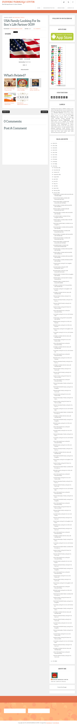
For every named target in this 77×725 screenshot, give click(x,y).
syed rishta (70, 131)
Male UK (66, 117)
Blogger (65, 687)
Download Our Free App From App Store (62, 110)
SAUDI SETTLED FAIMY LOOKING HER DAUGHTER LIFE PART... (61, 198)
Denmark (64, 110)
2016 (53, 166)
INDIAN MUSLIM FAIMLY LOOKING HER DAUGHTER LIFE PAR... (61, 231)
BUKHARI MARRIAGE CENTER (18, 1)
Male (69, 115)
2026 (53, 143)
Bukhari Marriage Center (16, 28)
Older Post (44, 111)
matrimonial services (56, 125)
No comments (37, 28)
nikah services (70, 125)
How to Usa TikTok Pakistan (59, 114)
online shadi (54, 127)
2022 (53, 152)
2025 (53, 145)
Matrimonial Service (18, 17)
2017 (53, 163)
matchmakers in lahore (67, 124)
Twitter (63, 2)
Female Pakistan (58, 113)
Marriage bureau (60, 118)
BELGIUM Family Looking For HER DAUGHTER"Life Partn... (60, 271)
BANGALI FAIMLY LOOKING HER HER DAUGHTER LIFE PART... (61, 209)
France (68, 112)
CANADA (64, 108)
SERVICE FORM (61, 8)
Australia (53, 108)
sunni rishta (64, 131)
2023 (53, 150)
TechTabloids (56, 722)
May (55, 183)
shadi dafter (68, 129)
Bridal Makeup (58, 108)
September (56, 174)
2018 (53, 161)
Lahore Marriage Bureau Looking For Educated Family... (61, 311)
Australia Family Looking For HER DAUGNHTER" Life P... (60, 267)
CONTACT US (70, 8)
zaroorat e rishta (62, 132)
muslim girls (64, 125)
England (68, 111)
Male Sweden (59, 117)
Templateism (49, 722)
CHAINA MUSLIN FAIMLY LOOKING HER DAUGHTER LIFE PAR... (61, 238)
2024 (53, 148)
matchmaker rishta (55, 124)
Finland (65, 112)
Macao (65, 115)
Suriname (60, 121)
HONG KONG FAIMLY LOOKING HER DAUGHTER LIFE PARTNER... (61, 202)
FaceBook (72, 2)
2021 (53, 154)
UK (67, 121)
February (56, 190)
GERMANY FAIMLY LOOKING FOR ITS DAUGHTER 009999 (61, 282)
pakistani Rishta (69, 127)
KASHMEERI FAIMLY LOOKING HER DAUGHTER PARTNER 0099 (60, 246)
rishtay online (58, 129)
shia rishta (57, 131)
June (55, 181)
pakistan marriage (61, 127)
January (55, 192)
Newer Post (6, 111)
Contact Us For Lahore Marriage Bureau (62, 109)
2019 (53, 159)
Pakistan (67, 120)
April (55, 186)
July (54, 179)
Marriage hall (69, 118)
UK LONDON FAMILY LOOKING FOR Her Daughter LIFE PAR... (61, 216)
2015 (53, 661)
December (56, 167)
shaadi (63, 129)
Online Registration (48, 8)
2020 (53, 157)
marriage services (69, 123)
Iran (60, 115)
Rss (68, 2)
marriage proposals (60, 123)
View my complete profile (58, 681)
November (56, 170)
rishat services (66, 128)
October (56, 172)
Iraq (62, 115)
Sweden (64, 121)
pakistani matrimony (56, 128)
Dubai (64, 111)
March (55, 188)
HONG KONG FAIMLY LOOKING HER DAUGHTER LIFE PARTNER (61, 242)
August (55, 176)
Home (38, 8)
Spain (56, 121)
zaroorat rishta (54, 132)
